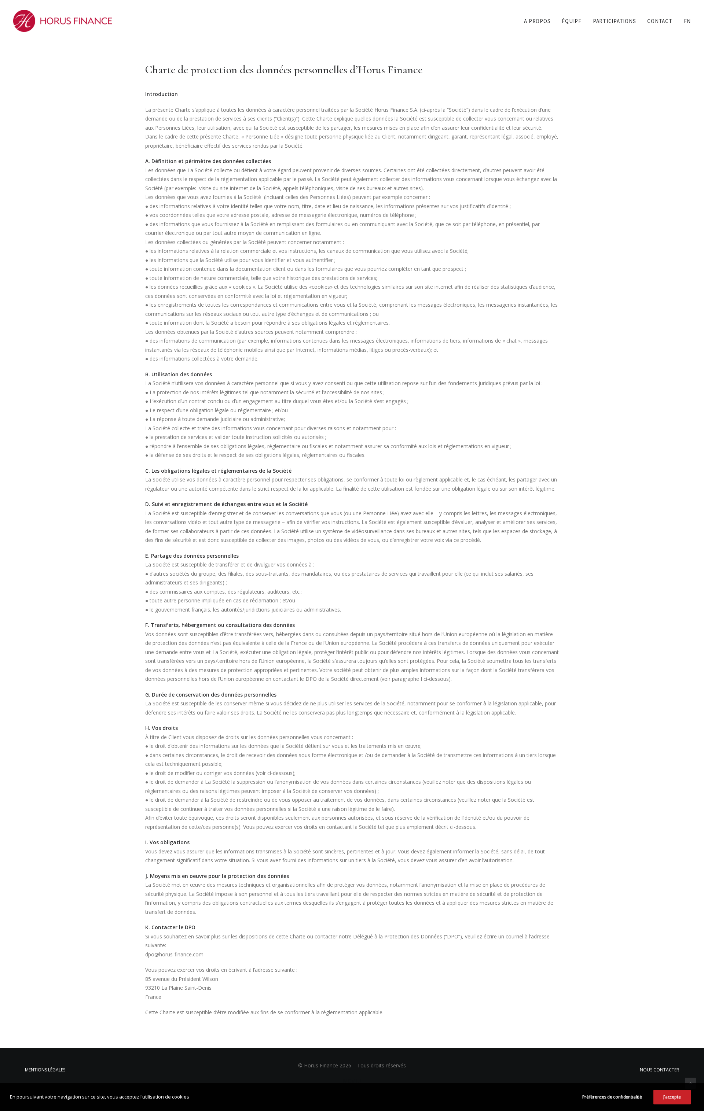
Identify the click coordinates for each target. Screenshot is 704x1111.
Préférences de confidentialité (612, 1097)
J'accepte (672, 1097)
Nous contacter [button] (659, 1070)
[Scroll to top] (690, 1082)
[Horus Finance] (62, 21)
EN (687, 21)
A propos (537, 21)
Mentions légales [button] (45, 1070)
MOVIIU (352, 1081)
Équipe (572, 21)
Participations (614, 21)
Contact (659, 21)
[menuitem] (540, 21)
